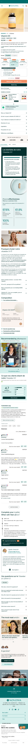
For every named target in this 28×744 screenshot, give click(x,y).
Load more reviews (14, 507)
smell (10, 425)
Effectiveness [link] (4, 144)
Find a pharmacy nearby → (14, 371)
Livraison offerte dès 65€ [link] (14, 691)
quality (14, 425)
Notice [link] (14, 144)
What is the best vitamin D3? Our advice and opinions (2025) (11, 636)
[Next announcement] (26, 1)
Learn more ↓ (21, 44)
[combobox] (21, 431)
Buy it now (14, 84)
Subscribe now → (6, 544)
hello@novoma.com (8, 660)
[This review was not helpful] (24, 446)
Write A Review (14, 397)
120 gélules (8, 55)
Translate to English (6, 498)
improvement (4, 425)
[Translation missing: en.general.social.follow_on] (9, 710)
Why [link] (10, 144)
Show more (4, 428)
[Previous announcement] (1, 1)
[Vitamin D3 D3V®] (20, 324)
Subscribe (22, 679)
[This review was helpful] (21, 446)
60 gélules (14, 55)
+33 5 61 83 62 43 (8, 664)
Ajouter (16, 101)
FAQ (11, 655)
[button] (2, 5)
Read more (24, 463)
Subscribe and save (8, 69)
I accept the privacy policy (9, 682)
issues (18, 425)
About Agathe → (15, 569)
